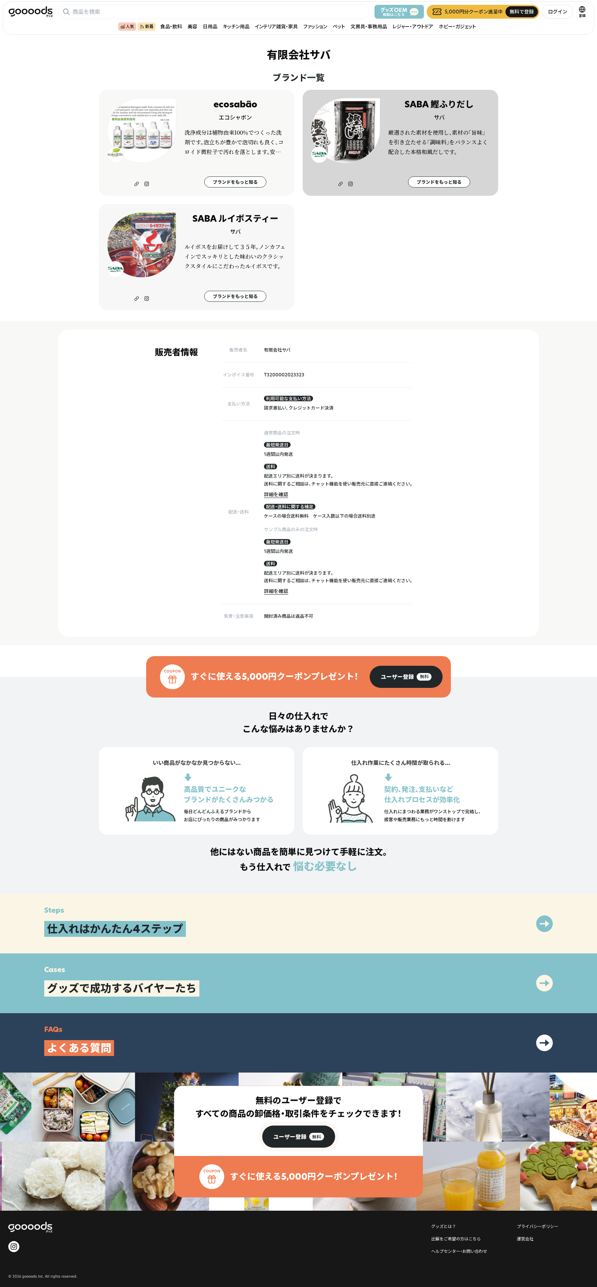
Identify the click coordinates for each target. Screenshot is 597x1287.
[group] (406, 677)
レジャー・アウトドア (412, 26)
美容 (192, 26)
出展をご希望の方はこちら (456, 1238)
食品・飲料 (171, 26)
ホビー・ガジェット (457, 26)
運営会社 (525, 1238)
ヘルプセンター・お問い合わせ (459, 1251)
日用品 (210, 26)
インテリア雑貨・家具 (276, 26)
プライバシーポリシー (537, 1226)
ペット (339, 26)
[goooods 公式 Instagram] (13, 1246)
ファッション (315, 26)
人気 (130, 26)
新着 (149, 26)
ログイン (557, 11)
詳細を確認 (276, 494)
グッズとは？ (443, 1226)
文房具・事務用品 (369, 26)
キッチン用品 (236, 26)
